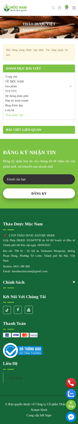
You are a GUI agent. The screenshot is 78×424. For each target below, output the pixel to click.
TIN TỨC (11, 91)
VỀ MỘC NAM (14, 81)
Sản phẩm (11, 86)
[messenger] (71, 417)
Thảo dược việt (14, 115)
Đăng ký (39, 193)
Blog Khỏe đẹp (14, 105)
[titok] (7, 310)
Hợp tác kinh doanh (16, 100)
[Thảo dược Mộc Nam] (15, 8)
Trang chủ (11, 76)
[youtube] (29, 310)
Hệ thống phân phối (17, 96)
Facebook (15, 378)
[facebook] (18, 310)
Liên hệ (9, 110)
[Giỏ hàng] (66, 8)
